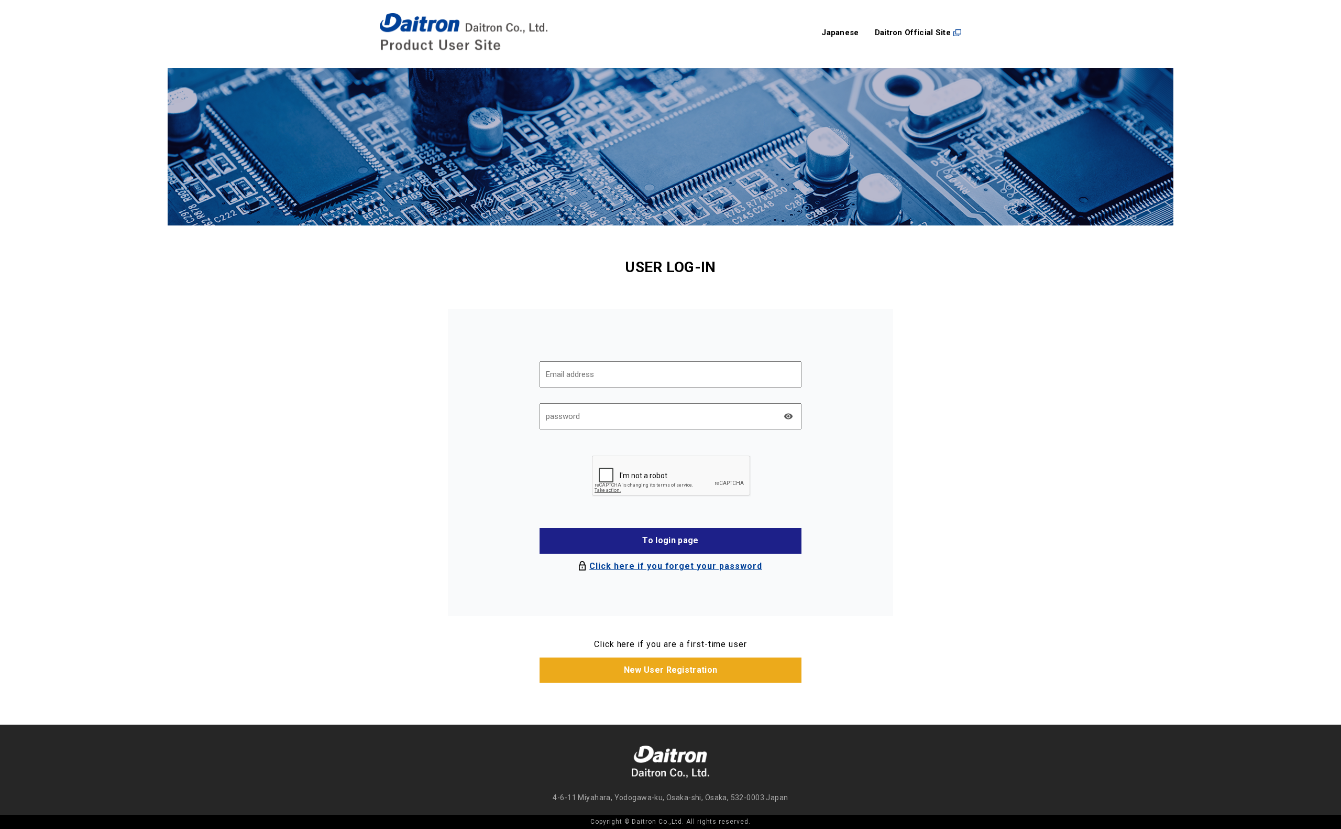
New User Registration (671, 670)
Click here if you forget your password (675, 566)
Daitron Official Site (913, 33)
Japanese (840, 33)
